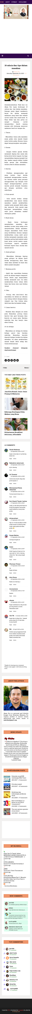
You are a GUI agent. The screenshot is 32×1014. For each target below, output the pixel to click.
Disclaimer (22, 2)
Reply (10, 458)
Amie (11, 547)
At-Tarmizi (13, 474)
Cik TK (11, 616)
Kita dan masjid (17, 784)
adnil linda (13, 953)
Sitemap (14, 2)
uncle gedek (14, 988)
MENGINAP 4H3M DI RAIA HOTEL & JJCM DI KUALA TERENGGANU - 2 (15, 856)
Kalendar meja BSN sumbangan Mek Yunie (19, 777)
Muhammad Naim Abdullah (15, 489)
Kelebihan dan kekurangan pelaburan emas (19, 793)
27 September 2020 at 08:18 (17, 503)
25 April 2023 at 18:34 (18, 629)
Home (2, 2)
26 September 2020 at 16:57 (17, 451)
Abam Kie (16, 72)
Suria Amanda (14, 957)
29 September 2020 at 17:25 (17, 590)
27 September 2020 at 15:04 (17, 520)
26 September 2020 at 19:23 (17, 464)
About (7, 2)
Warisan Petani (14, 564)
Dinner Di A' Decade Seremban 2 (14, 864)
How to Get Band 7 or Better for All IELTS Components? (18, 802)
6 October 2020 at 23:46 (21, 615)
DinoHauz (13, 975)
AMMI (6, 869)
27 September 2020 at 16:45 (17, 537)
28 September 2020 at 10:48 (17, 579)
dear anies (13, 962)
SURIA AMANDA (9, 862)
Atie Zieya (13, 577)
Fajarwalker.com (15, 971)
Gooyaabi (20, 1010)
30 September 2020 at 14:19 (17, 602)
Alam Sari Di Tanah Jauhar (12, 853)
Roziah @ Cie (14, 979)
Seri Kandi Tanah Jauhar (18, 501)
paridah (11, 948)
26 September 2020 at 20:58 (17, 476)
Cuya (11, 966)
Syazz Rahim (14, 535)
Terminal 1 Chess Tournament (13, 870)
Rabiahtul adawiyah (16, 463)
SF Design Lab (16, 1011)
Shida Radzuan (14, 449)
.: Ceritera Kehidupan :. (11, 886)
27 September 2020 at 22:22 (18, 565)
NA (10, 629)
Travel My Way (8, 876)
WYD (9, 1010)
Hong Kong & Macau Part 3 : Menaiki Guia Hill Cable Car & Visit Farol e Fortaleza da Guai (15, 879)
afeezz (11, 600)
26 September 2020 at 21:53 (17, 491)
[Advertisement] (16, 37)
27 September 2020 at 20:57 (17, 548)
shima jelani (13, 518)
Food (7, 356)
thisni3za (13, 984)
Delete (14, 458)
